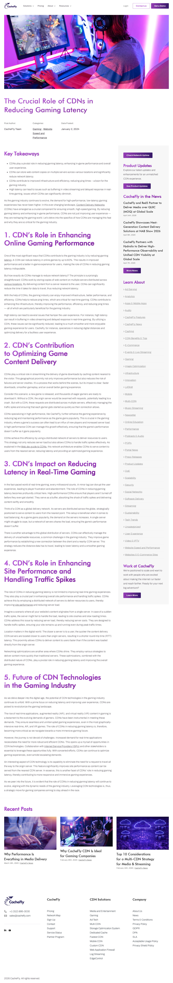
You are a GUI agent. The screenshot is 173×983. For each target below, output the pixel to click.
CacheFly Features (135, 317)
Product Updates (134, 464)
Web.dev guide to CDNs (33, 446)
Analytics (130, 296)
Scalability (130, 478)
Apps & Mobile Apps (136, 303)
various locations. (13, 284)
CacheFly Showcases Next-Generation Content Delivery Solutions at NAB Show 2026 (141, 227)
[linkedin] (5, 930)
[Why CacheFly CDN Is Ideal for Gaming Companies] (86, 832)
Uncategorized (132, 526)
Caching (129, 331)
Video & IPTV (132, 540)
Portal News (131, 450)
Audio (128, 310)
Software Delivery (134, 498)
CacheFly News (133, 324)
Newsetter (130, 415)
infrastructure (132, 373)
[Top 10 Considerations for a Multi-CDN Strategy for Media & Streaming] (143, 833)
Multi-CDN (130, 401)
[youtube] (10, 930)
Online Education (134, 422)
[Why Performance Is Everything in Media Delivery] (30, 833)
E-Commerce (132, 345)
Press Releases (133, 457)
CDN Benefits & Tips (136, 338)
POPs (128, 443)
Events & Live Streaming (138, 352)
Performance (132, 429)
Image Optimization (135, 366)
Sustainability (132, 512)
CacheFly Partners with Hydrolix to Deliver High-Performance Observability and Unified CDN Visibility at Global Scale (143, 250)
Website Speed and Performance (42, 133)
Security (129, 485)
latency (8, 260)
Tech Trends (131, 519)
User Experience (134, 533)
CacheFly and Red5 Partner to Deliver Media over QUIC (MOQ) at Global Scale (142, 207)
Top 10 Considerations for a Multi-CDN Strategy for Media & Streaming (135, 859)
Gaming (37, 129)
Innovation (130, 380)
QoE (127, 471)
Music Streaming (134, 408)
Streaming (130, 506)
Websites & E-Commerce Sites (141, 554)
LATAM (129, 387)
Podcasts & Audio (134, 436)
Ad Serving (131, 289)
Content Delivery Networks (90, 205)
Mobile (128, 394)
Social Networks (133, 491)
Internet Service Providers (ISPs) (62, 746)
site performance (24, 605)
